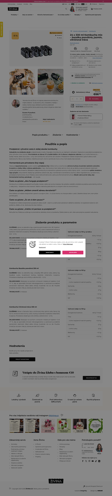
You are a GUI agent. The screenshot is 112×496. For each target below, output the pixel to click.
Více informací (68, 244)
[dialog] (56, 248)
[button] (61, 247)
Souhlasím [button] (73, 252)
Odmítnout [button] (50, 252)
